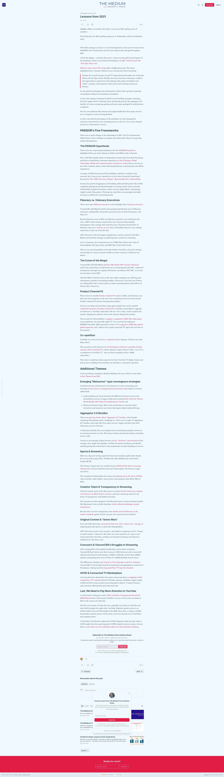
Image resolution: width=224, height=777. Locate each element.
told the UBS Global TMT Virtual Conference (121, 265)
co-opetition (110, 339)
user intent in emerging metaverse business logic (109, 388)
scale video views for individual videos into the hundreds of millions (112, 627)
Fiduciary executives (102, 204)
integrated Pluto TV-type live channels (118, 568)
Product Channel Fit (107, 295)
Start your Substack (109, 774)
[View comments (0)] (88, 24)
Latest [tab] (87, 706)
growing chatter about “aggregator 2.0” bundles (107, 417)
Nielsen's (83, 68)
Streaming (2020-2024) (88, 13)
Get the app (119, 774)
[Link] (77, 130)
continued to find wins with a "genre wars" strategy (121, 524)
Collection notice (26, 774)
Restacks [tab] (91, 684)
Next (138, 671)
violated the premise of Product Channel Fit (97, 308)
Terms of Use (120, 724)
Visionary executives (135, 204)
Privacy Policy (125, 725)
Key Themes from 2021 (91, 376)
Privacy (16, 774)
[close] (128, 693)
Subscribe (209, 5)
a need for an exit (102, 227)
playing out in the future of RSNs (129, 476)
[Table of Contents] (2, 388)
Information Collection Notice (111, 725)
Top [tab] (82, 706)
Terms (19, 774)
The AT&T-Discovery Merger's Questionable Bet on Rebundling (115, 179)
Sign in (218, 5)
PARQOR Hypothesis (127, 150)
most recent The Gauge (97, 68)
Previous (87, 671)
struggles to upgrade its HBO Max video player (124, 319)
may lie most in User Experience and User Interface (120, 562)
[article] (112, 741)
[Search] (198, 5)
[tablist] (87, 684)
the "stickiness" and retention (126, 440)
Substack (206, 774)
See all (84, 750)
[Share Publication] (202, 5)
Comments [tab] (84, 684)
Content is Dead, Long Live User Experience (97, 737)
